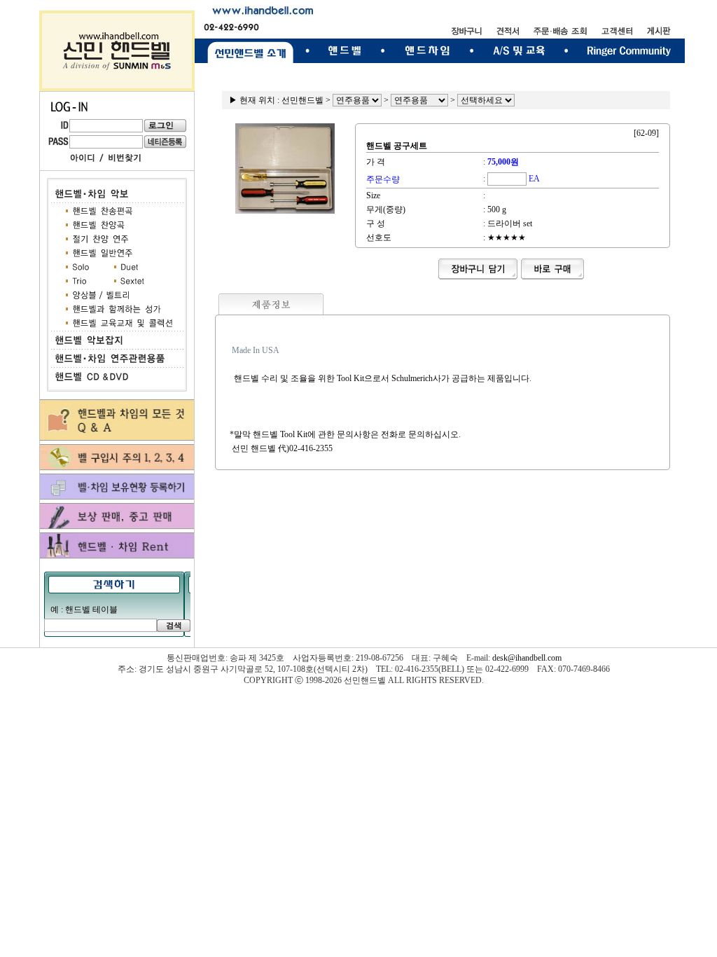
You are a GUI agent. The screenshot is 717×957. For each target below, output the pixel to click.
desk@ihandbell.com (527, 658)
